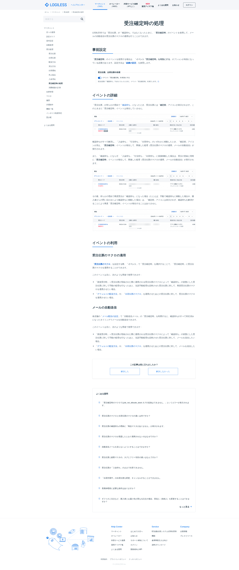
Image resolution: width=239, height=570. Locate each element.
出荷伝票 (52, 57)
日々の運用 (50, 32)
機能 (153, 535)
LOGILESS (164, 531)
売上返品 (52, 75)
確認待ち (126, 104)
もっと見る (184, 506)
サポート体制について (139, 540)
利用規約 (104, 559)
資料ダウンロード (159, 544)
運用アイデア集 (117, 544)
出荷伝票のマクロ (133, 293)
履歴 (48, 100)
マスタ (49, 96)
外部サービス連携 (118, 540)
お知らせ (134, 535)
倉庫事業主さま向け (159, 540)
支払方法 (52, 66)
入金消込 (52, 79)
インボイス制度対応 (54, 113)
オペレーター (116, 535)
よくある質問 (49, 125)
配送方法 (52, 62)
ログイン (134, 544)
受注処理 (49, 49)
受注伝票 (52, 53)
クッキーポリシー (135, 559)
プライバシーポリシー (118, 559)
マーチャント (49, 28)
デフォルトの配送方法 (107, 293)
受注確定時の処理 (56, 83)
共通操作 (49, 104)
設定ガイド (50, 36)
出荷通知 (52, 70)
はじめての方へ (137, 531)
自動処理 (49, 45)
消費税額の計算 (55, 87)
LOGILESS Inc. (120, 564)
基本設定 (49, 40)
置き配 (49, 117)
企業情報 (183, 531)
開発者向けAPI (136, 549)
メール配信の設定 (110, 316)
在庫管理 (49, 91)
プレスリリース (186, 535)
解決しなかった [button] (163, 371)
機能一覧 (49, 109)
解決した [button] (125, 371)
